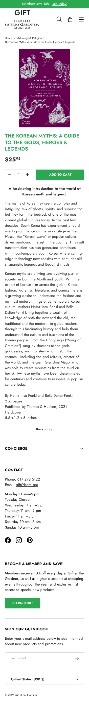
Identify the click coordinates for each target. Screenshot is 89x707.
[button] (70, 19)
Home (8, 38)
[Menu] (81, 19)
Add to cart (60, 174)
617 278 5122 (28, 479)
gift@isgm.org (27, 484)
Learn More (22, 603)
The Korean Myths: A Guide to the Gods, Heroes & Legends (40, 42)
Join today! (59, 3)
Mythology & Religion (29, 38)
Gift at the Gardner (26, 695)
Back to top (44, 429)
